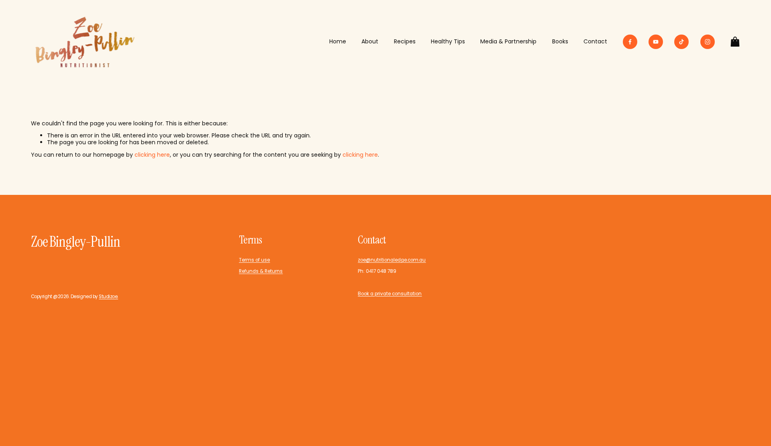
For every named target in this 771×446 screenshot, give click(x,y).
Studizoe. (108, 297)
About (369, 41)
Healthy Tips (448, 41)
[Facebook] (630, 42)
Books (560, 41)
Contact (595, 41)
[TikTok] (681, 42)
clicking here (152, 155)
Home (337, 41)
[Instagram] (707, 42)
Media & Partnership (508, 41)
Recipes (405, 41)
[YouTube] (656, 42)
